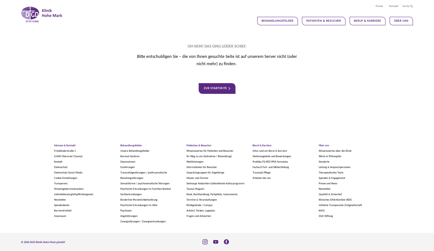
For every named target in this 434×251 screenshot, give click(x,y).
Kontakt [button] (393, 6)
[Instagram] (205, 242)
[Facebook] (226, 242)
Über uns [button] (401, 21)
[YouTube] (216, 242)
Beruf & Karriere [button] (367, 21)
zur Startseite (215, 88)
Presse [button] (379, 6)
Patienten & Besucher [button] (323, 21)
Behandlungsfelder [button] (277, 21)
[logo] (41, 14)
